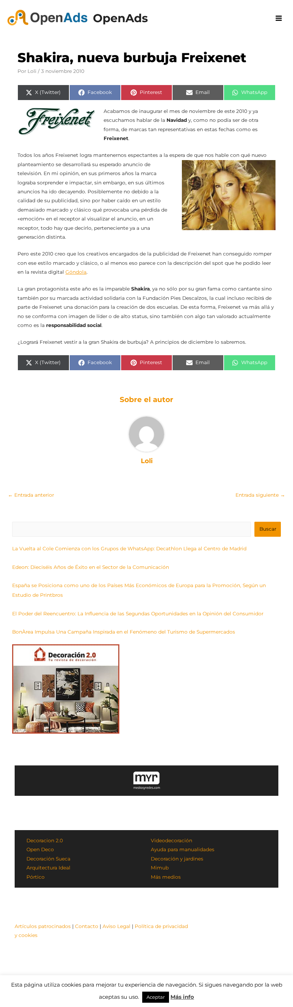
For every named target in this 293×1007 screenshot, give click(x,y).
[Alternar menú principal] (279, 18)
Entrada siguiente (260, 495)
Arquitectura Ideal (48, 867)
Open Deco (40, 849)
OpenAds (120, 18)
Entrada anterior (31, 495)
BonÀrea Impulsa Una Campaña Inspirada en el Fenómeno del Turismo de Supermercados (123, 632)
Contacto (86, 926)
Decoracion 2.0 (44, 840)
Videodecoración (171, 840)
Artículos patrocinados (43, 926)
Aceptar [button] (155, 997)
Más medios (166, 877)
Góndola (75, 272)
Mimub (160, 867)
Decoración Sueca (48, 859)
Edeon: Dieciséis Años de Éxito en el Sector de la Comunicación (90, 567)
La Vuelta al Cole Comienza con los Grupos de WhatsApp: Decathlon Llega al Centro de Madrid (129, 548)
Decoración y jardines (177, 859)
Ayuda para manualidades (182, 849)
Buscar (267, 529)
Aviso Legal (116, 926)
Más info (182, 996)
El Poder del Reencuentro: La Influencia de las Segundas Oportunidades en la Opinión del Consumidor (137, 613)
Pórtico (35, 877)
